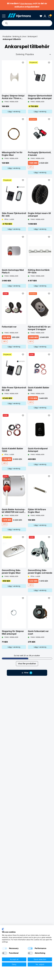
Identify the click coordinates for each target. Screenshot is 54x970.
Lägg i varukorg (14, 111)
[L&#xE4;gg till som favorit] (22, 62)
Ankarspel (32, 36)
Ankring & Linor (19, 36)
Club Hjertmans (26, 4)
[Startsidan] (19, 16)
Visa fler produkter (27, 663)
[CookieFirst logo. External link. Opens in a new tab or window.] (3, 929)
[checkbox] (4, 948)
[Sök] (6, 23)
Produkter (7, 36)
